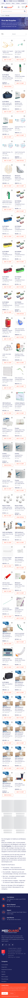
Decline (12, 993)
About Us (8, 3)
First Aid (3, 972)
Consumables (4, 964)
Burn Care (5, 876)
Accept (4, 993)
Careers (18, 3)
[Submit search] (24, 11)
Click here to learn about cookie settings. (10, 996)
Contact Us (24, 3)
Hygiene (3, 974)
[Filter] (2, 34)
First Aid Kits (6, 867)
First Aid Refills (6, 872)
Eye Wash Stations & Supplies (10, 880)
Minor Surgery (4, 976)
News (13, 3)
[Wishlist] (23, 7)
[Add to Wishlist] (12, 40)
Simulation (3, 981)
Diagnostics (4, 967)
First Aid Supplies (18, 885)
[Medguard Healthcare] (9, 7)
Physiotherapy (4, 979)
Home (3, 3)
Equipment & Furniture (6, 969)
